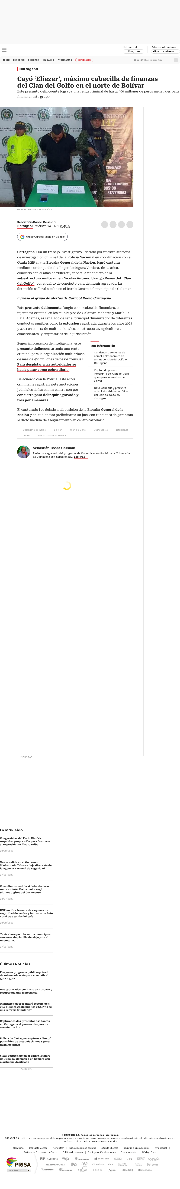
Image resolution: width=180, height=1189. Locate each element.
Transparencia (129, 1152)
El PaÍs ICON (96, 1169)
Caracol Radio (90, 50)
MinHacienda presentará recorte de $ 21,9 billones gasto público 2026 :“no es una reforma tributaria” (26, 1006)
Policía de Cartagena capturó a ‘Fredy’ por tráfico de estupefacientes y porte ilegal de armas (25, 1041)
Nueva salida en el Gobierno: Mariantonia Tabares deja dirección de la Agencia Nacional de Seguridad (26, 865)
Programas (64, 59)
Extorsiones (122, 429)
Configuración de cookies (102, 1152)
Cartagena (28, 69)
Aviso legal (161, 1148)
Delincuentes (101, 429)
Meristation (144, 1169)
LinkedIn (121, 224)
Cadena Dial (109, 1164)
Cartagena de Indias (34, 429)
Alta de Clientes (109, 1148)
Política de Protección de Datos (40, 1152)
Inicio (6, 59)
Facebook (104, 224)
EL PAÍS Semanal (122, 1164)
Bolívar (58, 429)
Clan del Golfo (78, 429)
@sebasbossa (58, 222)
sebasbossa (63, 222)
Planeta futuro (137, 1164)
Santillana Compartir (100, 1158)
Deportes (19, 59)
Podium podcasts (81, 1169)
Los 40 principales (64, 1158)
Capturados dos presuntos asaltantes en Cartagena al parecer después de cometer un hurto (25, 1024)
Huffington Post (54, 1164)
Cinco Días (96, 1164)
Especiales (84, 59)
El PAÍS (48, 1158)
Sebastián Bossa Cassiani (36, 222)
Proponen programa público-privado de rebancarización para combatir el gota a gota (24, 975)
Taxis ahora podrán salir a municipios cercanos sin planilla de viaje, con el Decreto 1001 (25, 937)
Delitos (26, 435)
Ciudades (48, 59)
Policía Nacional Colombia (52, 435)
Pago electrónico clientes (82, 1148)
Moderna (65, 1169)
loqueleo (127, 1169)
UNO (72, 1164)
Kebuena (152, 1164)
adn (140, 1158)
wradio (83, 1164)
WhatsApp (129, 224)
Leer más (79, 456)
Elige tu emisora (163, 51)
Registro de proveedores (137, 1148)
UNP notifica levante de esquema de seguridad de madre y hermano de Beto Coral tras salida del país (26, 913)
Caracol (153, 1158)
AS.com (129, 1158)
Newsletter (168, 60)
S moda (112, 1169)
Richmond (47, 1169)
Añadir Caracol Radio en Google (45, 237)
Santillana (80, 1158)
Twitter (113, 224)
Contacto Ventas (38, 1148)
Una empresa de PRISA (18, 1162)
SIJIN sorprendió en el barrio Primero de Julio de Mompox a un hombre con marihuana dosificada (25, 1058)
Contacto (18, 1148)
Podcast (33, 59)
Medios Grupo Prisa (18, 1170)
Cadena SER (117, 1158)
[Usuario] (176, 60)
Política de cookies (73, 1152)
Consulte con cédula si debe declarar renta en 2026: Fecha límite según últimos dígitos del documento (24, 889)
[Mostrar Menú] (4, 50)
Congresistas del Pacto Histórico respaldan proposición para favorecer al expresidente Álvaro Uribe (25, 841)
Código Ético (149, 1152)
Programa (135, 51)
